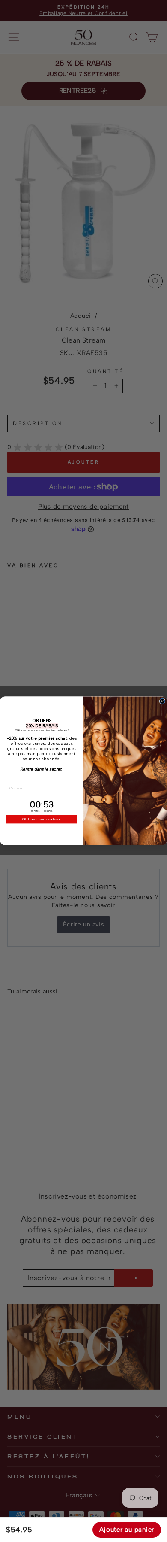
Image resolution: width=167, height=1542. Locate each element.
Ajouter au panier (126, 1529)
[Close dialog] (162, 701)
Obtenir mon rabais (41, 819)
